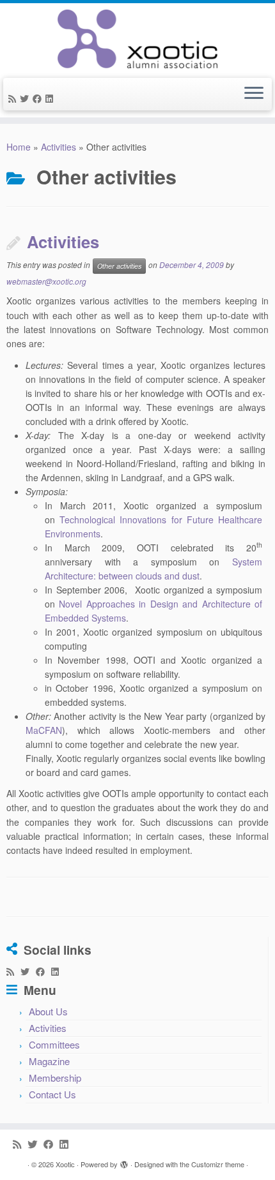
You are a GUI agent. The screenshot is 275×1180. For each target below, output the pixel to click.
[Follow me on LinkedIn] (51, 98)
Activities (58, 146)
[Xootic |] (137, 39)
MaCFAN (44, 730)
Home (18, 146)
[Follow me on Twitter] (26, 98)
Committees (54, 1044)
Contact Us (52, 1094)
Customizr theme (217, 1164)
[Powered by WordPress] (124, 1161)
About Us (48, 1011)
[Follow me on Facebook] (39, 98)
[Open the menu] (253, 94)
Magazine (49, 1061)
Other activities (119, 266)
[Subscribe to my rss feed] (14, 98)
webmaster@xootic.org (46, 281)
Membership (55, 1077)
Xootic (65, 1164)
